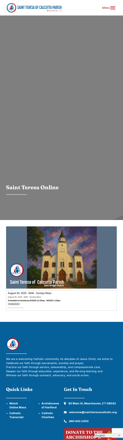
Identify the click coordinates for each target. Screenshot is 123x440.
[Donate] (12, 349)
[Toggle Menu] (112, 7)
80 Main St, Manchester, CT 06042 (92, 403)
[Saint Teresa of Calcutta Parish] (40, 8)
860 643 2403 (79, 421)
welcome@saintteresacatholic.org (93, 412)
